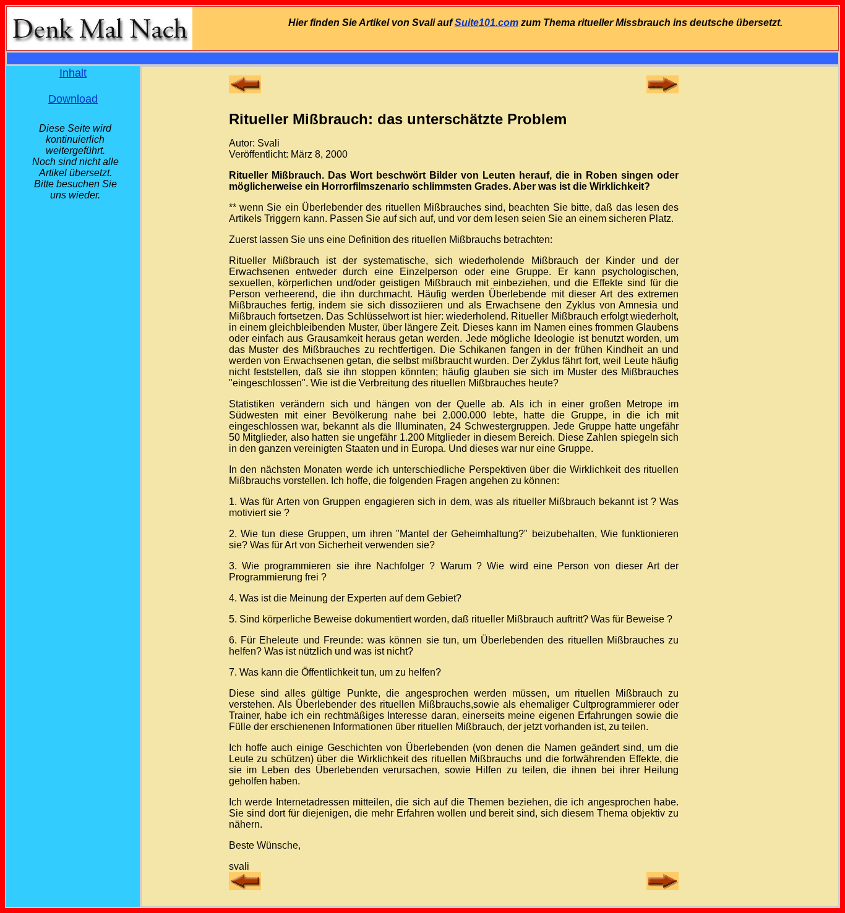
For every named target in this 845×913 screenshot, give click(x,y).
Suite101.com (486, 22)
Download (73, 99)
